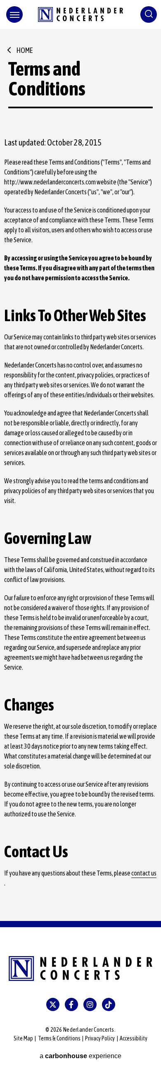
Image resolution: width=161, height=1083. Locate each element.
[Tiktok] (108, 1004)
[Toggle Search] (148, 14)
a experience (80, 1055)
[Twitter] (52, 1004)
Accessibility (133, 1038)
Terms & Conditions (59, 1038)
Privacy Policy (100, 1038)
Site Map (23, 1038)
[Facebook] (71, 1004)
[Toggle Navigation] (14, 14)
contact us (143, 873)
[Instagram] (90, 1004)
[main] (80, 475)
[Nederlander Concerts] (80, 14)
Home (25, 50)
